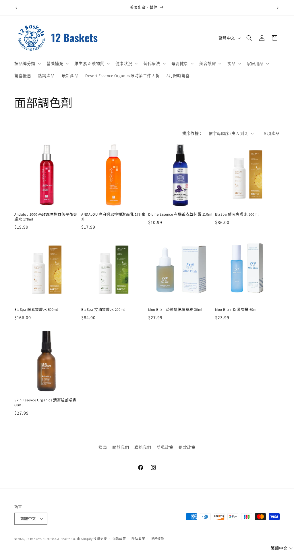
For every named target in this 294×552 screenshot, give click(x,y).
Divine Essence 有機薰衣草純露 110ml (180, 214)
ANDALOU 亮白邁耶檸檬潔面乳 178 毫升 (113, 217)
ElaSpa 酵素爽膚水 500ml (36, 309)
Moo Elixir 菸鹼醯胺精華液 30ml (175, 309)
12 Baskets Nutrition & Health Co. (51, 539)
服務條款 (157, 539)
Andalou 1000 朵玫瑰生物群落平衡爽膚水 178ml (45, 217)
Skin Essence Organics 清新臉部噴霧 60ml (45, 402)
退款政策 (187, 447)
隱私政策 (164, 447)
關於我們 (120, 447)
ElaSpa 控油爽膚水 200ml (103, 309)
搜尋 (102, 447)
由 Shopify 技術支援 (92, 539)
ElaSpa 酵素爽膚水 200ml (237, 214)
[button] (27, 63)
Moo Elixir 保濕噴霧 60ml (236, 309)
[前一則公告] (16, 7)
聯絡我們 (142, 447)
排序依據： (192, 133)
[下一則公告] (277, 7)
